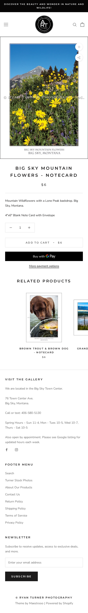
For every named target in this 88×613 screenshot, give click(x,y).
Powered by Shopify (59, 603)
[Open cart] (82, 24)
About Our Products (18, 487)
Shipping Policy (15, 508)
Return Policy (14, 501)
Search (9, 473)
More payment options (44, 266)
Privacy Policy (14, 523)
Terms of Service (16, 516)
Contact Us (12, 494)
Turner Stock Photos (18, 480)
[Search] (75, 24)
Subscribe (21, 576)
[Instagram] (16, 449)
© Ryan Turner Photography (44, 597)
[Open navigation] (6, 24)
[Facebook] (6, 449)
